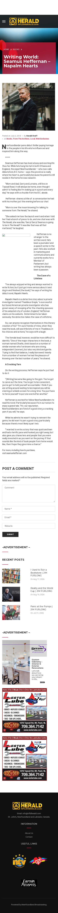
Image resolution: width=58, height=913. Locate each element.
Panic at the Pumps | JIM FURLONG (41, 608)
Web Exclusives (42, 139)
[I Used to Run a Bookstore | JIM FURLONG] (11, 576)
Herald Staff (31, 136)
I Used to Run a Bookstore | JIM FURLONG (38, 572)
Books (9, 139)
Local (32, 139)
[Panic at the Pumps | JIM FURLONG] (11, 612)
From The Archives (21, 139)
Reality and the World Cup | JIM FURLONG (41, 589)
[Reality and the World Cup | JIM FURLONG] (11, 594)
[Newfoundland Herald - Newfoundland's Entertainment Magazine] (25, 21)
